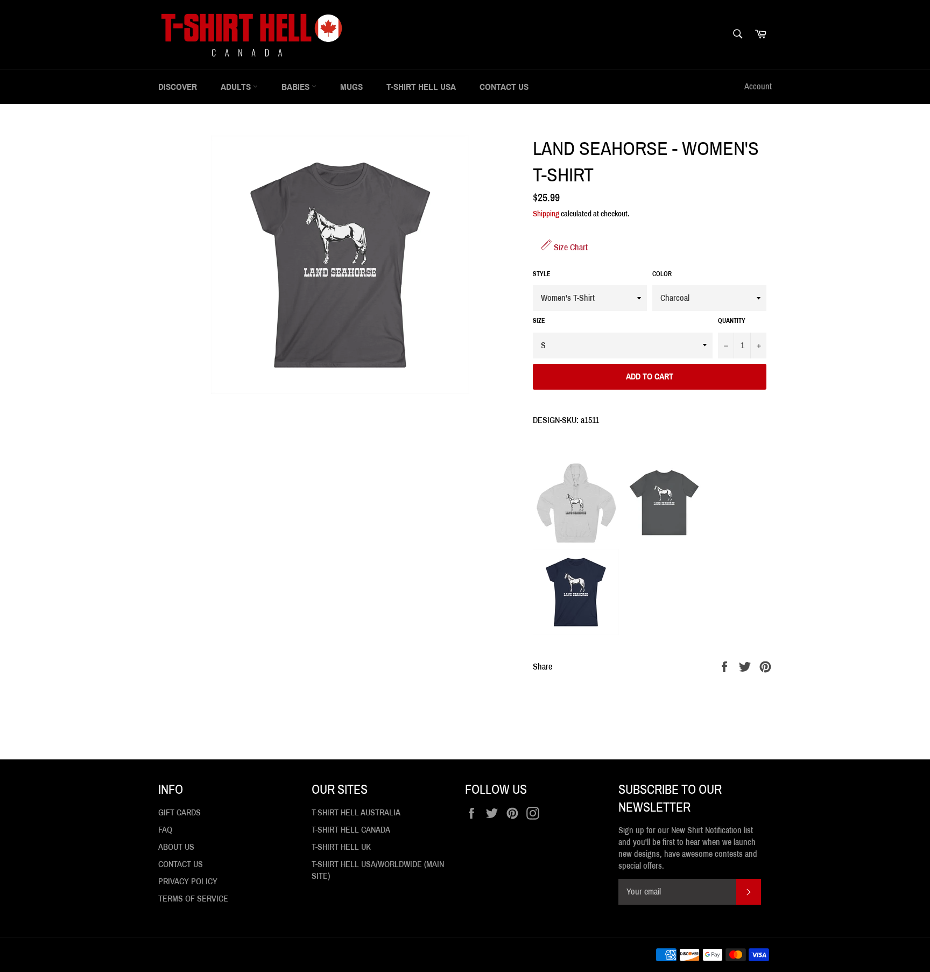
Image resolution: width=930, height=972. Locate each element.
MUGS (351, 87)
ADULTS (237, 87)
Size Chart (570, 247)
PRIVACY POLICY (187, 881)
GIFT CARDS (179, 812)
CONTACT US (504, 87)
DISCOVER (177, 87)
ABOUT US (176, 846)
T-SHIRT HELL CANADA (351, 829)
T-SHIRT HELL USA (421, 87)
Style (542, 274)
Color (662, 274)
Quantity (731, 321)
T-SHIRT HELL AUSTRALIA (356, 812)
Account (758, 86)
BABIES (296, 87)
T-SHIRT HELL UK (341, 846)
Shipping (546, 213)
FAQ (165, 829)
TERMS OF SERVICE (193, 898)
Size (539, 321)
